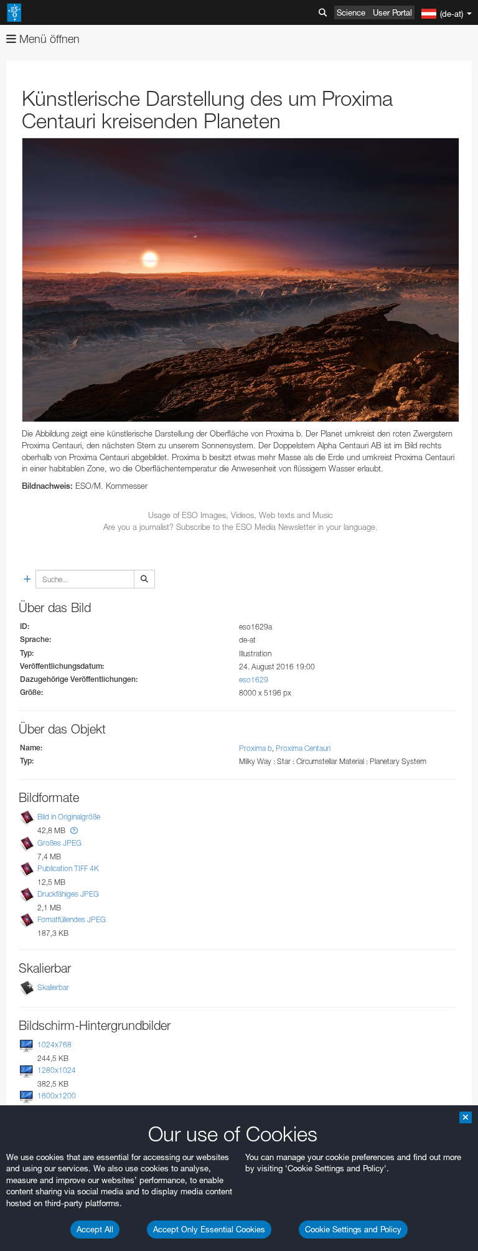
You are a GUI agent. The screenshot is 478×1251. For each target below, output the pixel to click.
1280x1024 (56, 1070)
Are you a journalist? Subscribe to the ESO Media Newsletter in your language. (240, 527)
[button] (74, 830)
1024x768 (54, 1044)
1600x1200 (56, 1096)
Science (351, 12)
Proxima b (255, 748)
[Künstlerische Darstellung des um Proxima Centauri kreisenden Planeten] (240, 280)
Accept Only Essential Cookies (209, 1229)
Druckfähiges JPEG (68, 894)
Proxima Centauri (303, 748)
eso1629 (253, 679)
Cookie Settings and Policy (353, 1229)
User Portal (392, 12)
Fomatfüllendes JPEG (71, 919)
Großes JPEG (59, 842)
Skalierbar (53, 987)
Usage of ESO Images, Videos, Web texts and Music (240, 515)
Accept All (95, 1229)
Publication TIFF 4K (68, 868)
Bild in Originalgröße (68, 817)
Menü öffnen (48, 38)
